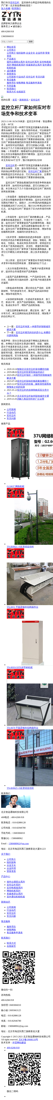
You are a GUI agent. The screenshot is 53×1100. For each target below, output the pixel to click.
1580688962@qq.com (19, 843)
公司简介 (11, 50)
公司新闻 (11, 77)
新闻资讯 (11, 74)
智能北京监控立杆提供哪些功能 (33, 369)
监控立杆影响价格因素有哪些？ (33, 381)
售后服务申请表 (34, 83)
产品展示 (11, 59)
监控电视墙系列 (15, 888)
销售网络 (20, 83)
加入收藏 (5, 8)
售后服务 (11, 80)
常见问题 (40, 77)
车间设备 (11, 86)
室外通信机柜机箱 (16, 896)
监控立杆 (14, 2)
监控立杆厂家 (35, 171)
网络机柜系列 (18, 65)
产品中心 (5, 876)
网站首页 (11, 47)
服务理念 (11, 83)
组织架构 (20, 53)
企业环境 (40, 53)
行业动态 (20, 77)
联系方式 (11, 91)
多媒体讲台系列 (34, 65)
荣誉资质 (11, 871)
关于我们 (5, 854)
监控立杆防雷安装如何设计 (30, 372)
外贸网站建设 (19, 1042)
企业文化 (30, 53)
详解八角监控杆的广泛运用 (30, 399)
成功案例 (11, 71)
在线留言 (20, 91)
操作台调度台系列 (16, 62)
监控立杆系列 (32, 62)
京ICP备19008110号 (28, 1039)
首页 (14, 100)
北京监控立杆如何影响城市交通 (33, 396)
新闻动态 (5, 902)
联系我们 (16, 8)
